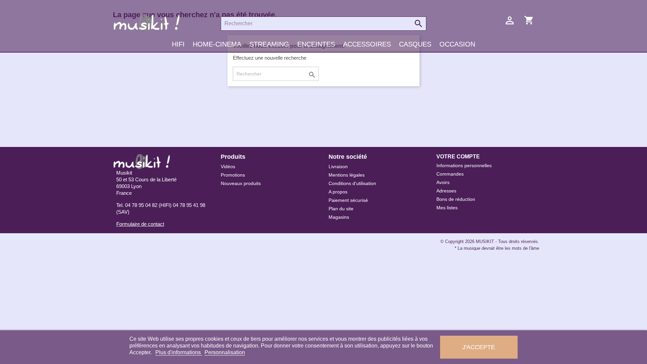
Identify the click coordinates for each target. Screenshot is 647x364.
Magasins (339, 217)
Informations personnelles (464, 165)
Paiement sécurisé (348, 200)
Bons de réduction (455, 199)
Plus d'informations (178, 352)
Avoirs (443, 182)
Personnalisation (225, 352)
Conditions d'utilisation (352, 183)
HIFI (178, 44)
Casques (415, 44)
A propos (338, 191)
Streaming (269, 44)
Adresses (446, 190)
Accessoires (367, 44)
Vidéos (228, 166)
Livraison (338, 166)
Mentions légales (347, 175)
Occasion (457, 44)
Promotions (233, 175)
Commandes (450, 174)
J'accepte (478, 347)
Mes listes (447, 207)
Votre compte (458, 156)
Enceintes (316, 44)
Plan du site (341, 208)
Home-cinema (217, 44)
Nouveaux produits (241, 183)
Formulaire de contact (140, 224)
